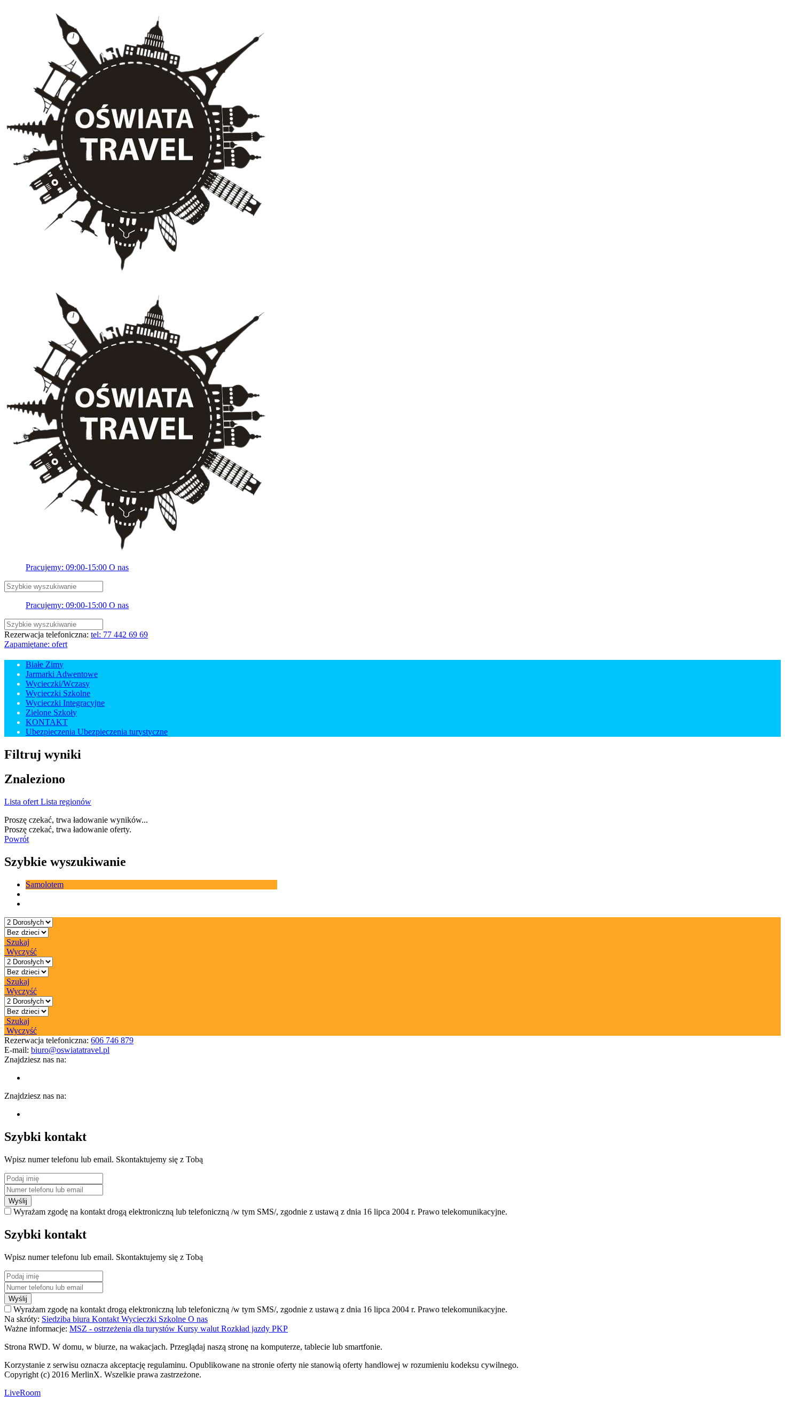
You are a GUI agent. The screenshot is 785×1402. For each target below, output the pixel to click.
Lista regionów (66, 801)
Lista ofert (22, 801)
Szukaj (16, 942)
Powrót (16, 839)
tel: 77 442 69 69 (119, 634)
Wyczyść (20, 951)
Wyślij (18, 1201)
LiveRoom (22, 1392)
